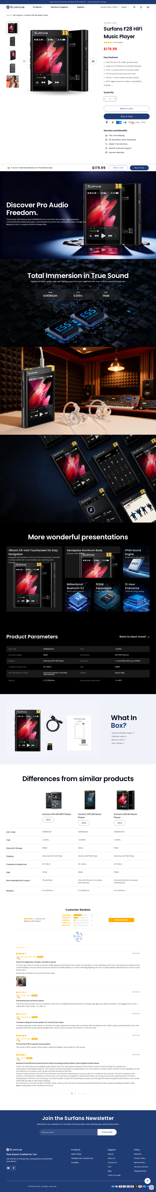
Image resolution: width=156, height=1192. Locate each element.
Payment (138, 1154)
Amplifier (75, 1162)
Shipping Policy (140, 1171)
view (48, 819)
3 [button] (78, 1093)
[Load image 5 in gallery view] (12, 81)
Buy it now (127, 116)
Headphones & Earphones (82, 1158)
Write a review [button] (121, 920)
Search (111, 1154)
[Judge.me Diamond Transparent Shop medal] (78, 936)
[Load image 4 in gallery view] (12, 68)
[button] (38, 7)
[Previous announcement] (7, 2)
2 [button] (75, 1093)
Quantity (109, 92)
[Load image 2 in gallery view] (12, 41)
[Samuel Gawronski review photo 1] (21, 981)
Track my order (114, 1175)
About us (111, 1158)
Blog (109, 1171)
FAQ (109, 1167)
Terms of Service (141, 1167)
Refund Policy (139, 1162)
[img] (21, 953)
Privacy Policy (139, 1158)
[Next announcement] (149, 2)
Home (8, 15)
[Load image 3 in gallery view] (12, 54)
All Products (18, 15)
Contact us (112, 1162)
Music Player (76, 1154)
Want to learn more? (132, 636)
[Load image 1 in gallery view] (12, 28)
